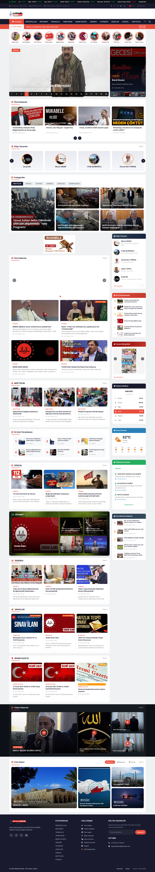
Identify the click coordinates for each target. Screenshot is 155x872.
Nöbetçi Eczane (89, 842)
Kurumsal (120, 868)
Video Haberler (89, 829)
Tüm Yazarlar (118, 286)
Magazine (122, 762)
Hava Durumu (89, 839)
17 (91, 94)
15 (81, 94)
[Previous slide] (75, 138)
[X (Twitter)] (114, 6)
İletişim (86, 846)
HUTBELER (104, 22)
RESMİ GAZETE (81, 22)
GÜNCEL (125, 22)
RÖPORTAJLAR (31, 22)
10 (56, 94)
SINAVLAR (115, 22)
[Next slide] (79, 138)
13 (71, 94)
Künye (127, 868)
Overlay (133, 762)
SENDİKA (93, 22)
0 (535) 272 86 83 (117, 843)
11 (61, 94)
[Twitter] (11, 835)
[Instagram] (117, 6)
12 (66, 94)
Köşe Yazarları (89, 835)
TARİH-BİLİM (67, 22)
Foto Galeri (87, 832)
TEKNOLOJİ (55, 22)
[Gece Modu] (125, 6)
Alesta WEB (142, 868)
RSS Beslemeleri (89, 849)
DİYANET (39, 183)
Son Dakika (88, 825)
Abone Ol (140, 832)
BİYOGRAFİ (44, 22)
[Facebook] (111, 6)
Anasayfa (17, 22)
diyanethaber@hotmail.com (120, 846)
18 (96, 94)
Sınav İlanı (30, 29)
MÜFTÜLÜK (136, 22)
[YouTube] (120, 6)
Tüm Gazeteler (118, 377)
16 (86, 94)
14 (76, 94)
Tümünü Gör (128, 505)
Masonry (111, 762)
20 (106, 94)
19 (101, 94)
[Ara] (150, 22)
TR (132, 6)
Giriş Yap (142, 6)
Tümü (141, 146)
